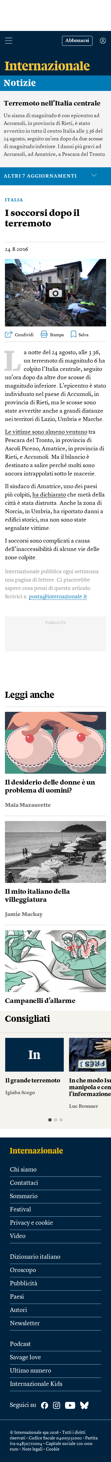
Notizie (20, 83)
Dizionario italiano (35, 1257)
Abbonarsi (77, 40)
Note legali (32, 1449)
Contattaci (24, 1183)
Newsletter (25, 1324)
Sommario (24, 1196)
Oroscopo (23, 1270)
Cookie (53, 1449)
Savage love (25, 1358)
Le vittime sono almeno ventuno (46, 432)
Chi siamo (23, 1170)
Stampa (57, 335)
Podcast (20, 1344)
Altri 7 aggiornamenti (40, 176)
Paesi (17, 1297)
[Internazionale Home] (38, 1150)
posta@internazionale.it (58, 597)
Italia (14, 200)
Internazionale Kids (36, 1384)
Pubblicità (23, 1284)
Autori (18, 1310)
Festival (20, 1210)
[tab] (49, 1120)
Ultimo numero (30, 1371)
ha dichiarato (49, 495)
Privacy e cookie (31, 1223)
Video (18, 1236)
